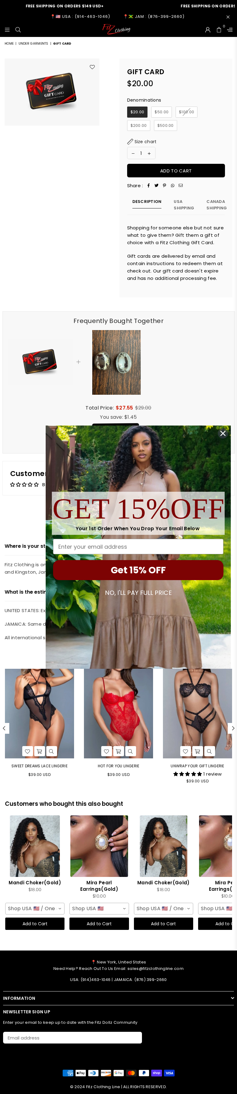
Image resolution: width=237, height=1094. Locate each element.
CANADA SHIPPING (216, 205)
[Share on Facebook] (149, 185)
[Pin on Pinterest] (165, 185)
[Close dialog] (223, 433)
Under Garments (33, 43)
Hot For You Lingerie (118, 766)
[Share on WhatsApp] (173, 185)
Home (9, 43)
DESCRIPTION (147, 201)
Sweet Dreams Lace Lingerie (39, 766)
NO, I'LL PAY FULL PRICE (138, 592)
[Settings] (228, 29)
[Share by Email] (181, 185)
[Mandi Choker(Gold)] (34, 846)
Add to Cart (35, 924)
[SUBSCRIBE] (135, 1038)
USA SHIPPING (184, 205)
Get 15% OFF (138, 570)
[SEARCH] (18, 29)
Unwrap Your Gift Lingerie (197, 766)
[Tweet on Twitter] (157, 185)
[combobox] (34, 908)
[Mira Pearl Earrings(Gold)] (99, 846)
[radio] (137, 112)
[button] (142, 141)
